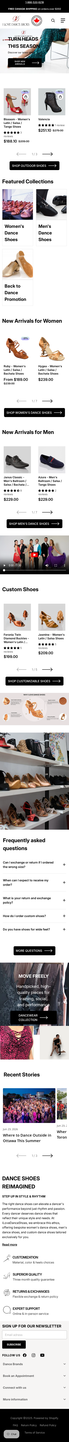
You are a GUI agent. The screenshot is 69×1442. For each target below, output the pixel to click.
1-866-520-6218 (34, 2)
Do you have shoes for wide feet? (26, 929)
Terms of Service (34, 1432)
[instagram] (33, 1355)
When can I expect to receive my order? (25, 882)
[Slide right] (47, 154)
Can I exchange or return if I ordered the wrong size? (28, 865)
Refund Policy (48, 1425)
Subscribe (14, 1344)
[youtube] (42, 1355)
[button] (12, 132)
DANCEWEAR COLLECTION (28, 1018)
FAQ (15, 1425)
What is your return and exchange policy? (27, 900)
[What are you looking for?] (53, 20)
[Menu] (63, 20)
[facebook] (25, 1355)
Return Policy (29, 1425)
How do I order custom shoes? (24, 916)
